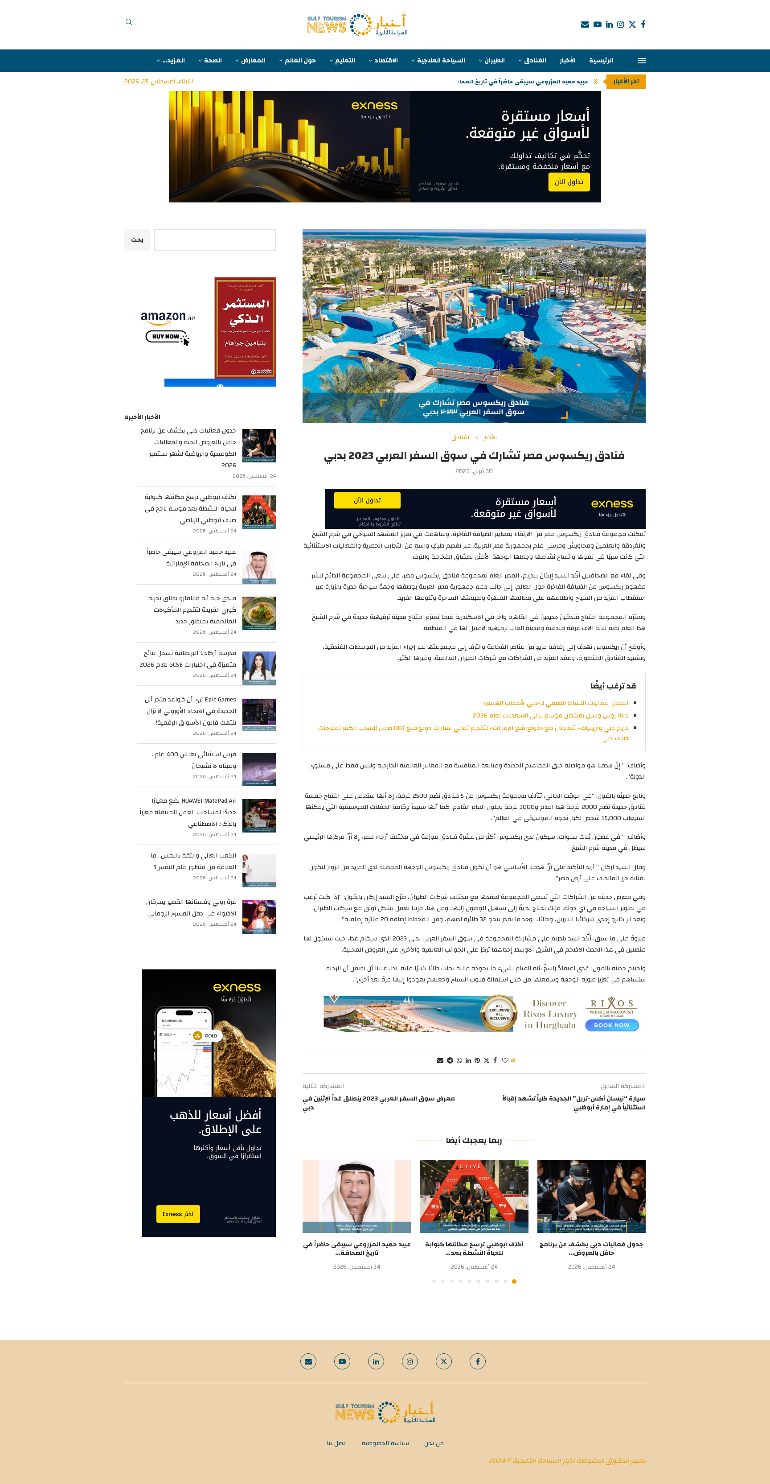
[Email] (585, 24)
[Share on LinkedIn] (468, 1061)
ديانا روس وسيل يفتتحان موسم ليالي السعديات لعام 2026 (550, 715)
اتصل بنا (337, 1443)
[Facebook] (643, 24)
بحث (137, 240)
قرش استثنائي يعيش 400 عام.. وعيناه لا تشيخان (194, 760)
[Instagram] (620, 24)
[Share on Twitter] (486, 1061)
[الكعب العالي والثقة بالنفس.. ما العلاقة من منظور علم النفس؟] (259, 870)
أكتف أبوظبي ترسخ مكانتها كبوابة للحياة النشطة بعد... (474, 1249)
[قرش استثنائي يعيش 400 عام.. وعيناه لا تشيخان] (259, 769)
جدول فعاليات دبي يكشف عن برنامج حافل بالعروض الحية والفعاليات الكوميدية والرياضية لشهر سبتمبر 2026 (188, 448)
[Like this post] (505, 1061)
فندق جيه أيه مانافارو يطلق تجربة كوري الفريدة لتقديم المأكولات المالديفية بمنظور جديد (192, 610)
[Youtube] (597, 24)
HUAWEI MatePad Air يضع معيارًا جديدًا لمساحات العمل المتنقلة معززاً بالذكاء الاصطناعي (187, 812)
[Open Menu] (642, 61)
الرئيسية (601, 60)
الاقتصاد (386, 60)
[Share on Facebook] (495, 1061)
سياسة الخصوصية (385, 1443)
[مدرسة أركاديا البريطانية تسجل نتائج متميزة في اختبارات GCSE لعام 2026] (259, 668)
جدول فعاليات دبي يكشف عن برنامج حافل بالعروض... (591, 1249)
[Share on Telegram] (450, 1061)
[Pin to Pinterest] (477, 1061)
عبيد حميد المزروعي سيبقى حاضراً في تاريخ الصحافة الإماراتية (191, 557)
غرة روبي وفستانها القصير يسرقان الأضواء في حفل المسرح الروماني (191, 907)
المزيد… (173, 60)
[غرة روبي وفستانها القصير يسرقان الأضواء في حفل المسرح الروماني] (259, 917)
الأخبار (568, 60)
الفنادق (535, 60)
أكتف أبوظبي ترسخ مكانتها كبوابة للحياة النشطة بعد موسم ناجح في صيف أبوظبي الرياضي (190, 508)
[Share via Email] (440, 1061)
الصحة (213, 60)
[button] (595, 81)
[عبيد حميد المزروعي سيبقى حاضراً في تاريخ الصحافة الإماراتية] (357, 1196)
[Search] (128, 24)
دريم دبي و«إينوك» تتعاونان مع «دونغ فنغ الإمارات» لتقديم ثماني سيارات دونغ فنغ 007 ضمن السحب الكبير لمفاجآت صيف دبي (473, 733)
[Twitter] (632, 24)
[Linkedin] (609, 24)
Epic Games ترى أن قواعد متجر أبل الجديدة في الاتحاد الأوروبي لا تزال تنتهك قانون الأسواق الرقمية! (190, 711)
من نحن (434, 1443)
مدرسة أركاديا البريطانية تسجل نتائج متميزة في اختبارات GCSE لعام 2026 (187, 659)
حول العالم (300, 60)
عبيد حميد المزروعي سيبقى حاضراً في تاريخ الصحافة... (517, 81)
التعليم (345, 60)
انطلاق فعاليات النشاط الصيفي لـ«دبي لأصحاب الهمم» (555, 703)
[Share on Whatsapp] (459, 1061)
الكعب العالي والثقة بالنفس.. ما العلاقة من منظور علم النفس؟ (193, 861)
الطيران (494, 60)
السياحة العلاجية (441, 60)
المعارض (253, 60)
